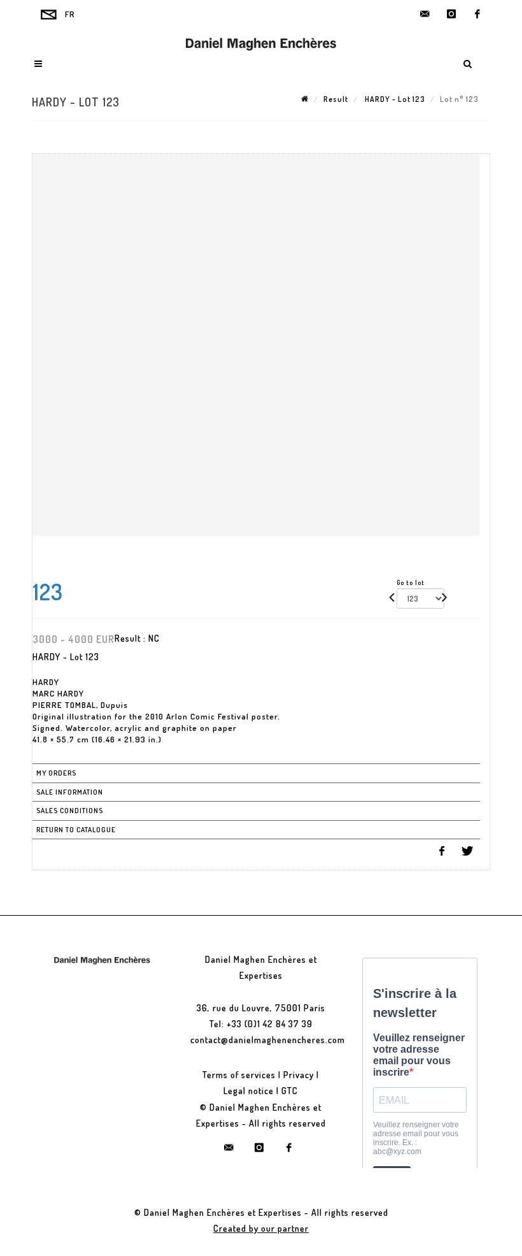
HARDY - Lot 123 (394, 99)
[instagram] (451, 14)
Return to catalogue (76, 829)
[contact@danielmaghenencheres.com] (425, 14)
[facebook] (477, 14)
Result (335, 99)
